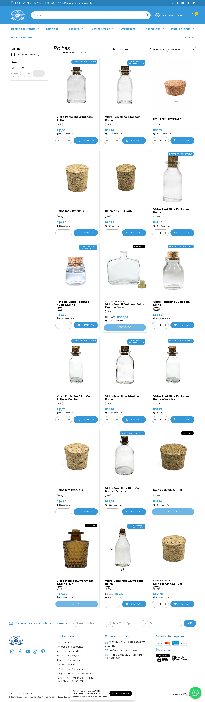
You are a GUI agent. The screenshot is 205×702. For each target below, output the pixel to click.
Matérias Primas (181, 28)
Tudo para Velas (100, 28)
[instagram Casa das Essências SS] (172, 3)
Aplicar (38, 73)
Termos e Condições (68, 660)
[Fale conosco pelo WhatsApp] (195, 693)
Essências (52, 28)
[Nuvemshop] (184, 695)
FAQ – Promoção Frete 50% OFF (75, 673)
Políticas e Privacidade (69, 651)
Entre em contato (67, 642)
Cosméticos (153, 28)
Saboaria (74, 28)
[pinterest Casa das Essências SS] (193, 3)
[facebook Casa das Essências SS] (177, 3)
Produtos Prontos (22, 37)
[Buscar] (146, 15)
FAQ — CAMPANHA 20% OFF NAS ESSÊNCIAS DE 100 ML (76, 679)
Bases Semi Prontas (23, 28)
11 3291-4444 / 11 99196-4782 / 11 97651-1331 (34, 3)
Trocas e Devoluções (68, 655)
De (13, 67)
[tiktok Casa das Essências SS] (188, 3)
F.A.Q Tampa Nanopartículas (72, 669)
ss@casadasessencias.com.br (77, 3)
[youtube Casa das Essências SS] (182, 3)
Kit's (188, 37)
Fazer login (182, 15)
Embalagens (127, 28)
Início (56, 52)
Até (24, 67)
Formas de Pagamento (70, 646)
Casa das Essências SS (115, 301)
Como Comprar (65, 664)
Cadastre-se (167, 15)
